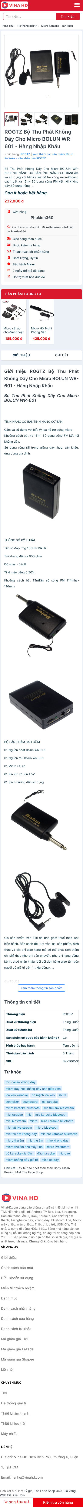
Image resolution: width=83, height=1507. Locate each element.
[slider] (11, 119)
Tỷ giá (28, 1491)
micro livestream (57, 1147)
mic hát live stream (19, 1127)
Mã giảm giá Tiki (14, 1339)
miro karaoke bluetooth (57, 1121)
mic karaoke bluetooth (50, 1114)
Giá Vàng (69, 1491)
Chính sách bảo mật (17, 1268)
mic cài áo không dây (21, 1082)
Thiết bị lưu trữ (13, 1423)
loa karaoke (50, 1101)
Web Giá (5, 1495)
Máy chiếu (9, 1434)
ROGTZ (25, 154)
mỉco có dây (50, 1159)
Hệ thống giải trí (27, 25)
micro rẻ (64, 1153)
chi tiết (62, 355)
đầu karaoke (46, 1153)
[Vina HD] (22, 1198)
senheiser (12, 1101)
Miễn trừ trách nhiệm (17, 1288)
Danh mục (9, 1298)
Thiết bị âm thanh (15, 1413)
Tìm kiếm (68, 16)
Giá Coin (19, 1495)
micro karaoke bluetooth (23, 1108)
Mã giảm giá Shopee (17, 1359)
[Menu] (77, 5)
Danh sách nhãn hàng (18, 1308)
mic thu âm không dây (21, 1134)
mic (29, 1114)
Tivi (4, 1393)
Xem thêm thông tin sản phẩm (41, 988)
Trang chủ (7, 25)
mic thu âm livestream (58, 1108)
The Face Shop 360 (48, 1491)
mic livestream (16, 1121)
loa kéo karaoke (17, 1095)
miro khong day (58, 1140)
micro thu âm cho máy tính (24, 1147)
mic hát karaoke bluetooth (59, 1134)
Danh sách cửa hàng (17, 1318)
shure (62, 1095)
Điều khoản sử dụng (17, 1278)
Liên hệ (7, 1369)
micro (33, 1121)
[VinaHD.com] (20, 5)
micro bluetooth (46, 1127)
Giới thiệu (21, 355)
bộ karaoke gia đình (19, 1153)
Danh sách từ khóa (16, 1329)
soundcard (30, 1101)
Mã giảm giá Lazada (17, 1349)
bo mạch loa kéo (43, 1095)
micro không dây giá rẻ (22, 1159)
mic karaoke (14, 1114)
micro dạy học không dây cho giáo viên (33, 1088)
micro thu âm (15, 1140)
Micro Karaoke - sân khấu (57, 25)
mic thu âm (35, 1140)
